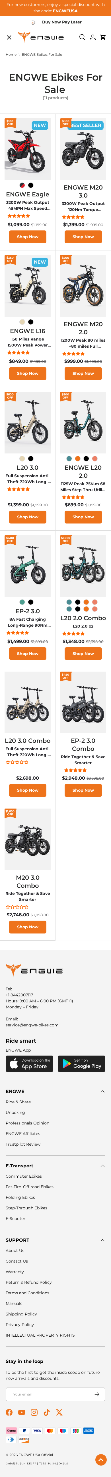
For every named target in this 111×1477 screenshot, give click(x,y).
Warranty (15, 1271)
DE (29, 1463)
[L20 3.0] (28, 422)
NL (55, 1463)
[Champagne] (22, 322)
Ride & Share (18, 1101)
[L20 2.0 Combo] (83, 566)
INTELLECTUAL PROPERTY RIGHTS (40, 1335)
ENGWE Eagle (27, 194)
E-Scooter (15, 1218)
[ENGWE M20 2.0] (83, 286)
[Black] (31, 185)
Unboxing (15, 1112)
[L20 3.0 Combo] (28, 702)
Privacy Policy (20, 1324)
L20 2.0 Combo (83, 618)
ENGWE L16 (27, 331)
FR (34, 1463)
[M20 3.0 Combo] (28, 839)
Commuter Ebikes (24, 1176)
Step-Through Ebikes (26, 1208)
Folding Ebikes (20, 1197)
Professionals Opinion (27, 1123)
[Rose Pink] (95, 458)
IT (39, 1463)
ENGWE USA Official (35, 1455)
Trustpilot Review (23, 1144)
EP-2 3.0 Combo (83, 744)
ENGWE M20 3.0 (83, 191)
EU (17, 1463)
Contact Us (17, 1261)
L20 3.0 (27, 467)
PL (49, 1463)
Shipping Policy (21, 1314)
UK (23, 1463)
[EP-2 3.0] (28, 566)
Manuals (14, 1303)
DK (60, 1463)
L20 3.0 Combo (28, 740)
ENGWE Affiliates (23, 1133)
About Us (15, 1250)
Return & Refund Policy (29, 1282)
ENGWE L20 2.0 (83, 471)
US (66, 1463)
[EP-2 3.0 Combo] (83, 702)
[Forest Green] (22, 602)
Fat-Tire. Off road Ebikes (30, 1186)
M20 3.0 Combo (28, 881)
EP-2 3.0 (27, 611)
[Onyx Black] (86, 458)
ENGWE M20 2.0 (83, 328)
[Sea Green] (69, 458)
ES (44, 1463)
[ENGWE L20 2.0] (83, 422)
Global (10, 1463)
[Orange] (78, 458)
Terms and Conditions (27, 1292)
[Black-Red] (22, 185)
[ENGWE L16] (28, 286)
